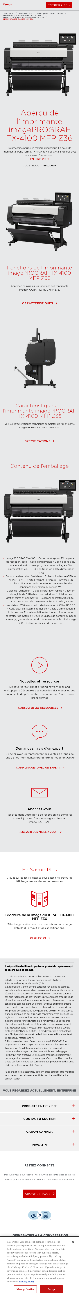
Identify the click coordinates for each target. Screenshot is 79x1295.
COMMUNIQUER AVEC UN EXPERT (39, 767)
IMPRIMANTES (25, 13)
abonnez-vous (40, 1193)
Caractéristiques (40, 303)
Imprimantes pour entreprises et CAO (22, 15)
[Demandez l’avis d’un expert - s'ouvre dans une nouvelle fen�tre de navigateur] (39, 744)
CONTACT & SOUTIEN (39, 1119)
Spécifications (40, 441)
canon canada (39, 1131)
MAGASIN (39, 1144)
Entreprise (57, 5)
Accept (51, 1289)
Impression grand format (50, 13)
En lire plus (39, 159)
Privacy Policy (26, 1281)
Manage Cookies (25, 1289)
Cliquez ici (39, 938)
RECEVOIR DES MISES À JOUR (40, 832)
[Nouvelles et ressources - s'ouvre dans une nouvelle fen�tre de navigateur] (39, 677)
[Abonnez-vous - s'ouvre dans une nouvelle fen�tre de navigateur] (39, 805)
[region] (39, 1265)
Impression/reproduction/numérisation (23, 17)
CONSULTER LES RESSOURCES (39, 708)
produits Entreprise (39, 1106)
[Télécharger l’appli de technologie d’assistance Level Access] (39, 1216)
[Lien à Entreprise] (7, 4)
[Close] (73, 1242)
